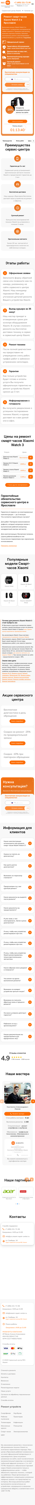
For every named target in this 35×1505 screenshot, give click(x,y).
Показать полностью (9, 546)
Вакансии (5, 1381)
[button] (33, 1101)
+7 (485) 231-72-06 (22, 2)
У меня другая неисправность (18, 485)
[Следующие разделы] (33, 140)
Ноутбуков (17, 1413)
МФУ (3, 1435)
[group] (9, 1193)
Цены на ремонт (17, 121)
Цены (29, 141)
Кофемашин (18, 1422)
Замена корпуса (7, 677)
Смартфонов (6, 1413)
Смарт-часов (6, 1432)
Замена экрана (7, 679)
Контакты (4, 1377)
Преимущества (7, 141)
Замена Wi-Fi (6, 673)
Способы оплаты (7, 1400)
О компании (5, 1384)
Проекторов (18, 1417)
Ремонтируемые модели (10, 1388)
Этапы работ (20, 141)
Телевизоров (6, 1422)
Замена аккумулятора (21, 677)
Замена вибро (25, 675)
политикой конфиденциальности (21, 89)
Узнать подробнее (17, 721)
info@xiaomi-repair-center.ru (16, 1313)
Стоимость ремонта (8, 1370)
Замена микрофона (8, 681)
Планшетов (18, 1426)
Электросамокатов (21, 1432)
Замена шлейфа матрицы (21, 679)
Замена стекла (17, 673)
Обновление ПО (14, 675)
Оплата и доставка (8, 1374)
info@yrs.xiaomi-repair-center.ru (17, 1236)
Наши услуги (6, 1391)
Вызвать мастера (18, 1114)
